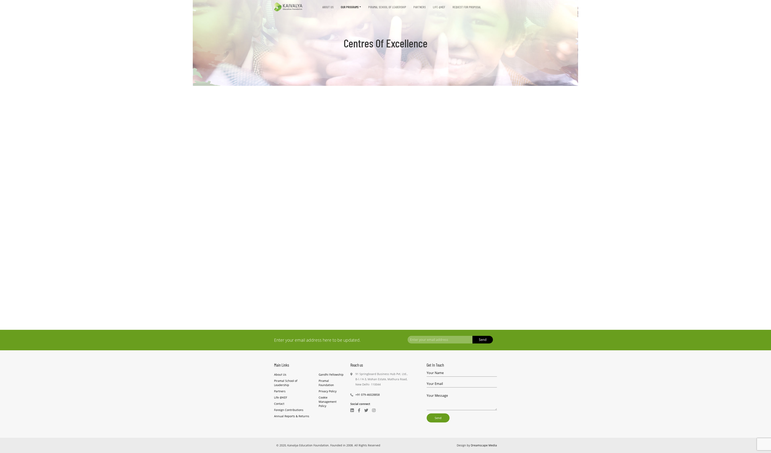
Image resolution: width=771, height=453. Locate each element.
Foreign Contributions (288, 410)
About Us (327, 7)
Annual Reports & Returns (291, 416)
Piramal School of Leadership (387, 7)
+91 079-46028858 (367, 395)
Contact (279, 404)
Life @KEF (439, 7)
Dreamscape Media (484, 445)
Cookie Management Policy (328, 402)
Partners (419, 7)
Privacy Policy (328, 391)
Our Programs (350, 7)
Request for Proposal (467, 7)
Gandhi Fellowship (331, 374)
